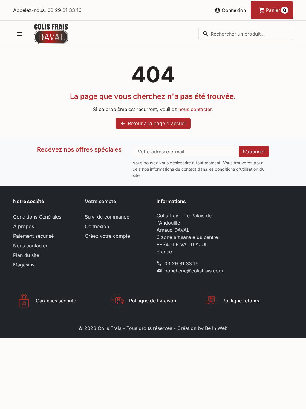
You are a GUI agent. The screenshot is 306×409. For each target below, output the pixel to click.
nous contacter (195, 109)
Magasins (23, 265)
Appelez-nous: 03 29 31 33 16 (47, 10)
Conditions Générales (37, 217)
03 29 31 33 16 (181, 263)
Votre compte (100, 201)
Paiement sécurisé (33, 236)
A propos (23, 226)
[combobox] (245, 34)
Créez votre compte (107, 236)
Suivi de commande (107, 217)
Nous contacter (30, 246)
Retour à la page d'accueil (153, 123)
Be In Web (216, 328)
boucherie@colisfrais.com (193, 271)
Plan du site (26, 255)
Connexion (97, 226)
